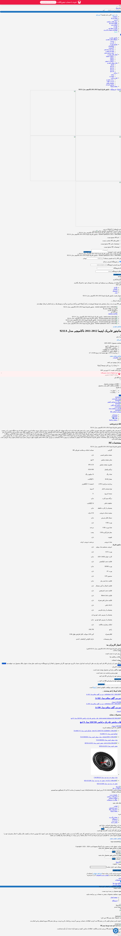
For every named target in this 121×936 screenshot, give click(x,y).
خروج (115, 31)
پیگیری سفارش (112, 28)
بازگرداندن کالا (113, 809)
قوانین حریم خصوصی (102, 875)
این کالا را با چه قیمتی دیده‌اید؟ (112, 258)
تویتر (116, 292)
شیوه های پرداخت (112, 796)
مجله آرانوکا (114, 811)
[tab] (58, 415)
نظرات (115, 26)
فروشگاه (113, 89)
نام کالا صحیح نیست (113, 237)
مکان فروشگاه (116, 271)
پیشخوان (114, 16)
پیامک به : (112, 392)
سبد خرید (114, 820)
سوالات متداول (113, 798)
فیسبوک (115, 291)
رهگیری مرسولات (112, 800)
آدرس (115, 20)
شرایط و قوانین (97, 873)
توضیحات (114, 415)
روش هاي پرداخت (112, 21)
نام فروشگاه (117, 268)
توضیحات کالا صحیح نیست (111, 247)
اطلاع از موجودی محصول (111, 384)
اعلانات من (114, 25)
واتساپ (115, 289)
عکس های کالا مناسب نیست (110, 240)
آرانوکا (119, 89)
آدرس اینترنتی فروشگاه (114, 265)
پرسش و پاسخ (113, 420)
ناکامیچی (115, 357)
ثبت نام (98, 15)
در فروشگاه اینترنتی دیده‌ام (111, 261)
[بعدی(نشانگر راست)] (118, 935)
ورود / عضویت (116, 870)
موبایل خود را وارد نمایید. (114, 867)
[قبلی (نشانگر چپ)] (120, 935)
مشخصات (114, 416)
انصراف (118, 851)
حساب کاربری (113, 817)
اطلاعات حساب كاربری (110, 30)
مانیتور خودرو (117, 326)
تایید (114, 851)
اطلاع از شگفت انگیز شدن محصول (108, 385)
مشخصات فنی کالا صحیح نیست (110, 244)
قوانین (115, 806)
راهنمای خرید (113, 795)
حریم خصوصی (113, 808)
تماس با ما (114, 822)
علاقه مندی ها (113, 23)
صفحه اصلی (113, 897)
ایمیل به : (112, 390)
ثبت (120, 395)
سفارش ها (114, 18)
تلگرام (115, 287)
